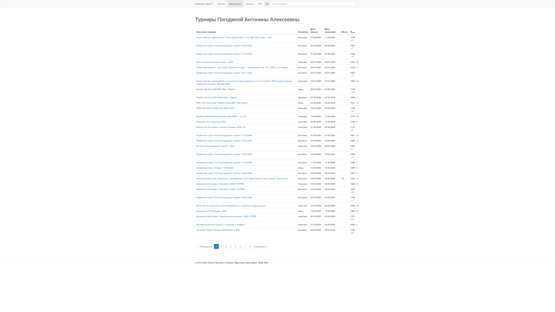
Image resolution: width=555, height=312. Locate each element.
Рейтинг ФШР (204, 4)
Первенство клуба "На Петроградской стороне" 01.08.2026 (224, 53)
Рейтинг (221, 3)
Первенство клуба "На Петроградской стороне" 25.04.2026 (224, 197)
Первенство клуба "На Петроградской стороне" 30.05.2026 (224, 140)
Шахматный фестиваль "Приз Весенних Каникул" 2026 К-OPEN (226, 216)
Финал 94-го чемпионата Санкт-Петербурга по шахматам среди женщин (231, 205)
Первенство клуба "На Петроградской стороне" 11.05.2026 (224, 162)
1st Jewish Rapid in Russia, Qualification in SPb (218, 229)
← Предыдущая (204, 246)
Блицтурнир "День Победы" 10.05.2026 (214, 167)
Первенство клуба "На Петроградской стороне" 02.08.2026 (224, 45)
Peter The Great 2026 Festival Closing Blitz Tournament (221, 102)
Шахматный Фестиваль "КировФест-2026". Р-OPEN (220, 189)
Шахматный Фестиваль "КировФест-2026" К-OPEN (220, 183)
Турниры (250, 3)
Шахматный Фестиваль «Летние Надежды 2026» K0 (221, 127)
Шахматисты (235, 3)
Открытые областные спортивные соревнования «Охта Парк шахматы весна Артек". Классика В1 (242, 178)
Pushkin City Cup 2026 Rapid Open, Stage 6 (216, 97)
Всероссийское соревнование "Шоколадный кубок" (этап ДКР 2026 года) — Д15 (234, 37)
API (259, 3)
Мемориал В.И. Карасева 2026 (211, 121)
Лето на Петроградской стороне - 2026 (214, 62)
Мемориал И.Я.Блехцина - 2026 (211, 210)
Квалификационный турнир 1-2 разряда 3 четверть (220, 224)
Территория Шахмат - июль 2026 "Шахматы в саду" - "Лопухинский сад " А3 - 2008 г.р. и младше (242, 67)
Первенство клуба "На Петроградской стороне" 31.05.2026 (224, 135)
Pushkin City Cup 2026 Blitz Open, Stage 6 (215, 89)
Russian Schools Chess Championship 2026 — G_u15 (221, 116)
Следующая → (261, 246)
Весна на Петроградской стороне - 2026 (215, 145)
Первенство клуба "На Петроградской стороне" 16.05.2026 (224, 154)
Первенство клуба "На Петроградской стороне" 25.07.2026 (224, 72)
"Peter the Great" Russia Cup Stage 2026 (215, 108)
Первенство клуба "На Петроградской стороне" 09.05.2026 (224, 173)
